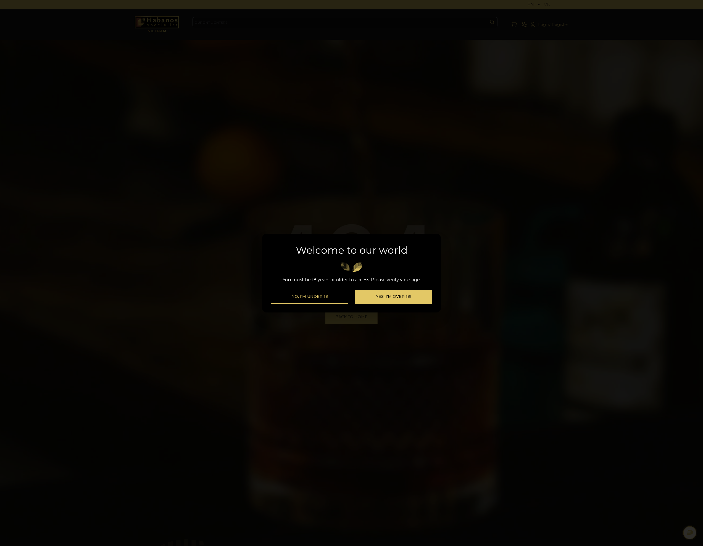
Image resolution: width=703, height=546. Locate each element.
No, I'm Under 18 (309, 296)
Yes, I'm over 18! (393, 296)
